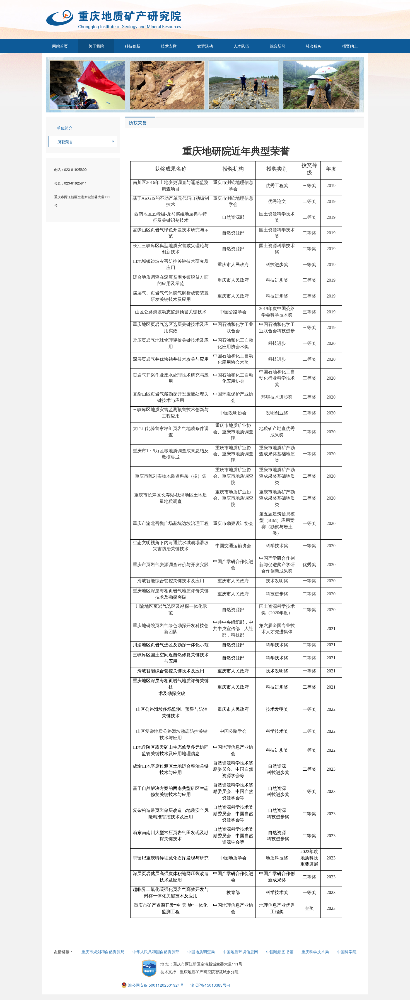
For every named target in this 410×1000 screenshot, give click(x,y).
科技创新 (132, 46)
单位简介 (65, 128)
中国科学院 (346, 951)
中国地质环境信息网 (240, 951)
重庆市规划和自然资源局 (102, 951)
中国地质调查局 (201, 951)
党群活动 (205, 46)
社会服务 (314, 46)
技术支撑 (169, 46)
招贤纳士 (350, 46)
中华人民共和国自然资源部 (155, 951)
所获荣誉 (65, 141)
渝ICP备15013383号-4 (210, 985)
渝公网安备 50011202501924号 (156, 985)
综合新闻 (277, 46)
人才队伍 (241, 46)
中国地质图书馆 (279, 951)
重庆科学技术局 (315, 951)
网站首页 (60, 46)
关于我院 (96, 46)
